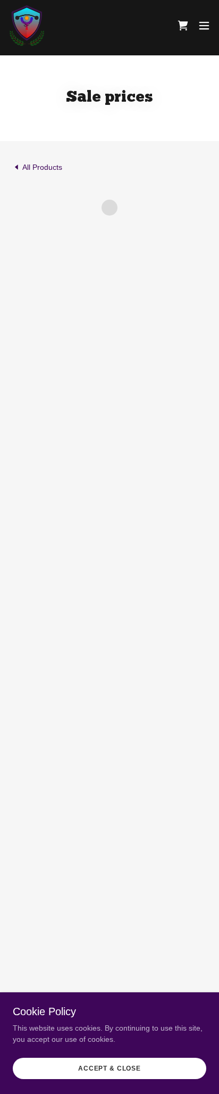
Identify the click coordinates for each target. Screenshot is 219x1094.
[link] (27, 25)
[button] (182, 25)
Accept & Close (109, 1068)
